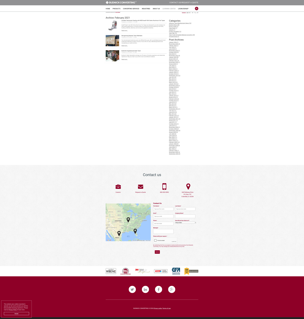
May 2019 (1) (172, 79)
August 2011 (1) (173, 120)
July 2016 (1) (172, 92)
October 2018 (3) (174, 87)
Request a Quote (140, 192)
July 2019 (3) (172, 77)
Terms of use (166, 308)
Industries (146, 9)
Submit (157, 252)
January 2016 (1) (173, 95)
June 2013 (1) (173, 102)
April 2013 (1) (172, 105)
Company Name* (179, 213)
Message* (155, 227)
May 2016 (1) (172, 94)
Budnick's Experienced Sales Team (131, 51)
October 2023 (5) (174, 52)
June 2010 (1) (173, 125)
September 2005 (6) (174, 154)
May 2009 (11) (173, 137)
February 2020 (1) (174, 70)
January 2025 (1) (173, 45)
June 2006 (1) (173, 147)
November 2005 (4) (174, 152)
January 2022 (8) (173, 57)
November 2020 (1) (174, 62)
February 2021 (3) (174, 60)
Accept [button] (16, 313)
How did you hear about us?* (182, 220)
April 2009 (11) (173, 139)
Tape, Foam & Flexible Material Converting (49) (182, 35)
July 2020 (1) (172, 65)
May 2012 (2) (172, 114)
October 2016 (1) (174, 90)
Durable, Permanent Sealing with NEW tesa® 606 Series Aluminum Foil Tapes (143, 20)
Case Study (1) (173, 28)
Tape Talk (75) (173, 33)
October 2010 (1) (174, 124)
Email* (155, 213)
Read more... (125, 30)
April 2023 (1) (172, 54)
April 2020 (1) (172, 67)
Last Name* (178, 206)
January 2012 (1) (173, 117)
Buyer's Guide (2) (173, 26)
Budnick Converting (122, 2)
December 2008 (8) (174, 145)
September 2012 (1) (174, 109)
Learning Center (169, 9)
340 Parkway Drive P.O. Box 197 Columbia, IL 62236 (187, 194)
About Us (156, 9)
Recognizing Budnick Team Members (132, 35)
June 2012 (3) (173, 112)
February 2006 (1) (174, 150)
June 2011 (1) (173, 122)
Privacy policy (158, 308)
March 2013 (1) (173, 107)
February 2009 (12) (174, 142)
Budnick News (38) (174, 25)
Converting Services (131, 9)
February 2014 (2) (174, 99)
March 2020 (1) (173, 69)
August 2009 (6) (173, 132)
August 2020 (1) (173, 64)
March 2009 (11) (173, 140)
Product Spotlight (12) (175, 31)
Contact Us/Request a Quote (183, 2)
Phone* (155, 220)
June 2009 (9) (173, 135)
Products (116, 9)
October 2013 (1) (174, 100)
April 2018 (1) (172, 89)
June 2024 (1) (173, 49)
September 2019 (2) (174, 75)
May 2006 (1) (172, 149)
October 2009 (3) (174, 129)
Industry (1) (172, 30)
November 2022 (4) (174, 55)
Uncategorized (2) (174, 36)
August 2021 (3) (173, 59)
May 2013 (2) (172, 104)
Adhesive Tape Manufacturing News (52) (180, 23)
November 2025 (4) (174, 44)
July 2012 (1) (172, 110)
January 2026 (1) (173, 42)
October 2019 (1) (174, 74)
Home (108, 9)
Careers (118, 192)
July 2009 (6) (172, 134)
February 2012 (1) (174, 115)
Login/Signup (183, 9)
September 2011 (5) (174, 119)
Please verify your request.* (160, 236)
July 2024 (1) (172, 47)
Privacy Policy (13, 309)
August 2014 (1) (173, 97)
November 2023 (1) (174, 50)
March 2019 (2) (173, 82)
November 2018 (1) (174, 85)
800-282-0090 (164, 192)
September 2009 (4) (174, 130)
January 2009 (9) (173, 144)
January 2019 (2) (173, 84)
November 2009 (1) (174, 127)
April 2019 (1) (172, 80)
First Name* (156, 206)
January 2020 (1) (173, 72)
